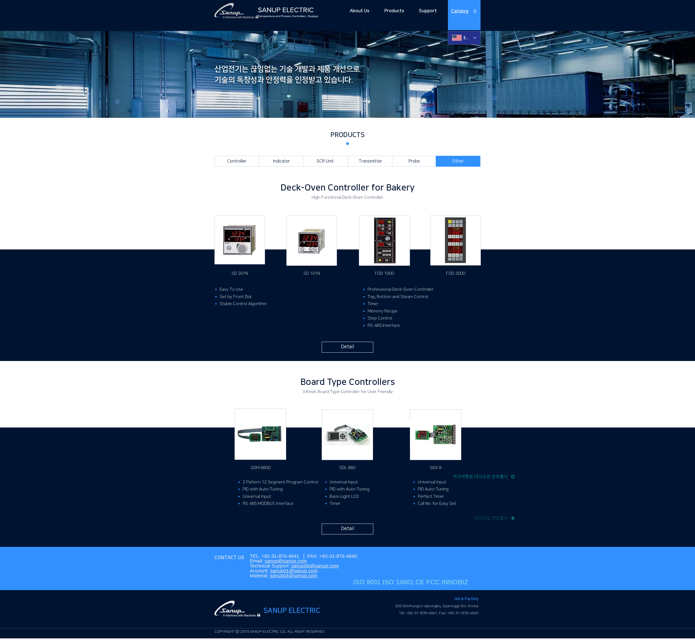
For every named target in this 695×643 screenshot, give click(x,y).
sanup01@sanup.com (294, 571)
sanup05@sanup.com (315, 566)
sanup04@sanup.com (293, 575)
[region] (464, 15)
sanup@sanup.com (286, 561)
